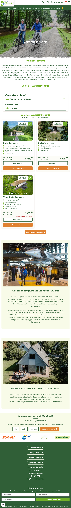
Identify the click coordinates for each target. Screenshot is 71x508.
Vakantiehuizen (34, 458)
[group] (62, 437)
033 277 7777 (35, 476)
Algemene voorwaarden (21, 506)
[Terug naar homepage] (7, 3)
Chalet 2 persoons (10, 143)
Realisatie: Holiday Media (60, 506)
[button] (10, 139)
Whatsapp (33, 429)
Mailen (24, 429)
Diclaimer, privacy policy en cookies (40, 506)
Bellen (16, 429)
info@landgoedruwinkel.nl (35, 479)
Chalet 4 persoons (46, 143)
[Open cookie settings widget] (3, 505)
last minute (36, 8)
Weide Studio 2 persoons (13, 197)
